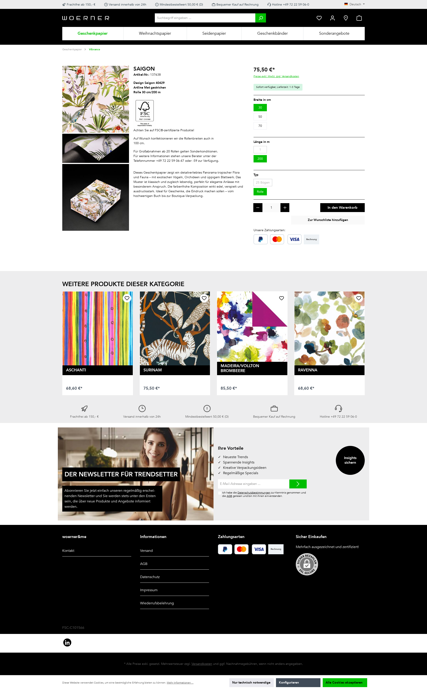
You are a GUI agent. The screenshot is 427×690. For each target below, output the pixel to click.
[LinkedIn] (67, 642)
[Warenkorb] (359, 17)
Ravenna (307, 370)
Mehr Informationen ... (180, 682)
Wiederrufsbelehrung (157, 603)
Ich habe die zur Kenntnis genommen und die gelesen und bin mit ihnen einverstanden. (264, 494)
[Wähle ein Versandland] (345, 17)
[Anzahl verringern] (257, 207)
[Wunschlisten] (319, 17)
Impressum (149, 590)
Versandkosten (201, 664)
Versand (146, 550)
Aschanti (76, 370)
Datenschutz (150, 577)
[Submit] (298, 484)
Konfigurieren (289, 682)
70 (260, 126)
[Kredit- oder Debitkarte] (286, 239)
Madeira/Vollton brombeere (240, 368)
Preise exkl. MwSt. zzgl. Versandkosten (276, 76)
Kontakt (68, 550)
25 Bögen (263, 182)
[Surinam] (175, 328)
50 (260, 117)
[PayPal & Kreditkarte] (261, 239)
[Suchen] (260, 17)
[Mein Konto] (332, 17)
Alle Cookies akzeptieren (344, 682)
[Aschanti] (97, 328)
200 (260, 159)
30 (260, 107)
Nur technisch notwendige (251, 682)
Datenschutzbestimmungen (254, 492)
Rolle (260, 192)
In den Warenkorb (342, 207)
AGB (229, 496)
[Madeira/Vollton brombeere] (252, 326)
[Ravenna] (329, 328)
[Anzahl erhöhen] (285, 207)
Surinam (152, 370)
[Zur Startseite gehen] (85, 18)
